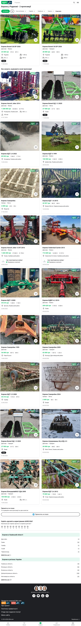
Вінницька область (40, 567)
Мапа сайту (5, 615)
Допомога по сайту (40, 592)
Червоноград (40, 552)
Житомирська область (40, 576)
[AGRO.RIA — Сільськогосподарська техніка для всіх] (7, 2)
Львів (40, 542)
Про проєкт (5, 606)
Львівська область (40, 564)
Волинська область (40, 570)
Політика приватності (9, 609)
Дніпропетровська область (40, 573)
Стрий (40, 548)
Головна (8, 624)
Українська (75, 619)
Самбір (40, 545)
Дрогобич (40, 539)
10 (27, 528)
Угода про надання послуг (11, 612)
